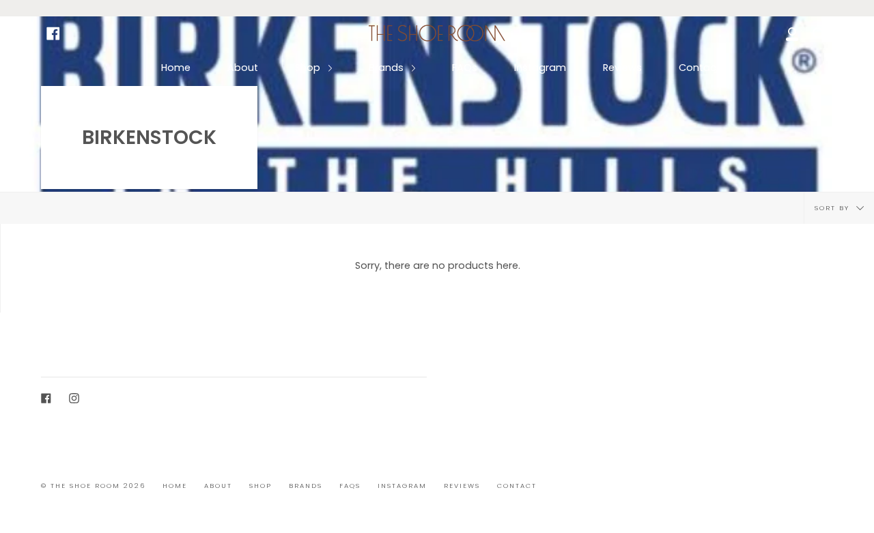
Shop (309, 67)
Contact (699, 67)
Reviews (622, 67)
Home (176, 67)
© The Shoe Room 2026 (93, 485)
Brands (387, 67)
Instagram (540, 67)
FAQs (464, 67)
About (242, 67)
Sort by (834, 207)
